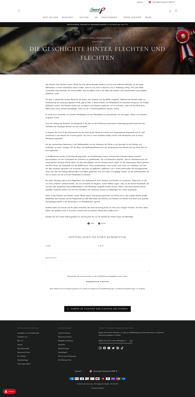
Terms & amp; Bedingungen (67, 356)
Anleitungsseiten (71, 216)
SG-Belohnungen (63, 348)
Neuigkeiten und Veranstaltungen (28, 333)
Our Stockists (21, 356)
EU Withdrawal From (64, 360)
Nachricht (51, 258)
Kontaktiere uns (22, 337)
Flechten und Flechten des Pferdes (100, 38)
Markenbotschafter (23, 348)
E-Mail (101, 246)
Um (96, 17)
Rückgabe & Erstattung (65, 341)
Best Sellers (50, 17)
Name (48, 246)
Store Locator (132, 17)
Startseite (85, 38)
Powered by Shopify (97, 388)
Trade (148, 17)
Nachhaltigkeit (62, 352)
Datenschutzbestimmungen (126, 289)
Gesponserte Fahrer (23, 352)
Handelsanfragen (22, 360)
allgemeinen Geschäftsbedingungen (103, 289)
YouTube (104, 216)
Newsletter (61, 345)
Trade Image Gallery (23, 364)
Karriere (19, 345)
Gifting (85, 17)
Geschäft (68, 17)
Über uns (20, 341)
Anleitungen (109, 17)
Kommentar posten (97, 282)
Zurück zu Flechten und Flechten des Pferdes (99, 309)
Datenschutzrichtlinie (65, 337)
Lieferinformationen (64, 333)
